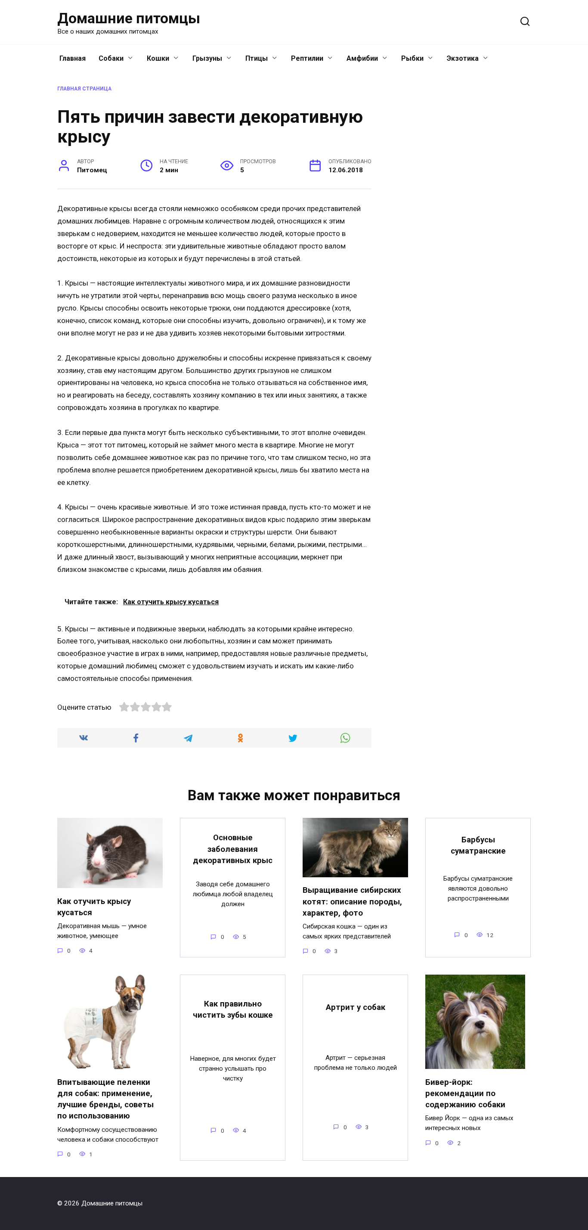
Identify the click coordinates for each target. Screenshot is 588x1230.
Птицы (256, 58)
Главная (72, 58)
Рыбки (412, 58)
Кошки (158, 58)
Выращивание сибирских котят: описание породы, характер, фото (352, 901)
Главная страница (84, 89)
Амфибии (362, 58)
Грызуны (207, 58)
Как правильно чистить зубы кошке (233, 1009)
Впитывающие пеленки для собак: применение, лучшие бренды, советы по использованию (105, 1099)
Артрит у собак (355, 1007)
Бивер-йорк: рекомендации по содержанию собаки (465, 1093)
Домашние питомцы (128, 18)
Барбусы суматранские (478, 845)
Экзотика (463, 58)
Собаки (111, 58)
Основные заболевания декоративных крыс (232, 849)
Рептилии (307, 58)
